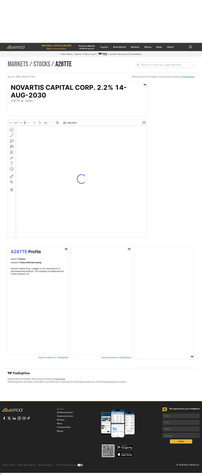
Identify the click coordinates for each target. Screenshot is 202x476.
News (59, 423)
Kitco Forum (90, 54)
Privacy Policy (44, 465)
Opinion (78, 54)
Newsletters (136, 54)
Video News (66, 54)
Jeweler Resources (119, 54)
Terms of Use (8, 465)
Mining (60, 431)
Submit (181, 441)
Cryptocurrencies (65, 416)
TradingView (188, 76)
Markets (61, 419)
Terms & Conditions (26, 465)
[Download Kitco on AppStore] (125, 454)
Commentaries (64, 427)
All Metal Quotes (65, 412)
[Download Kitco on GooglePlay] (125, 447)
